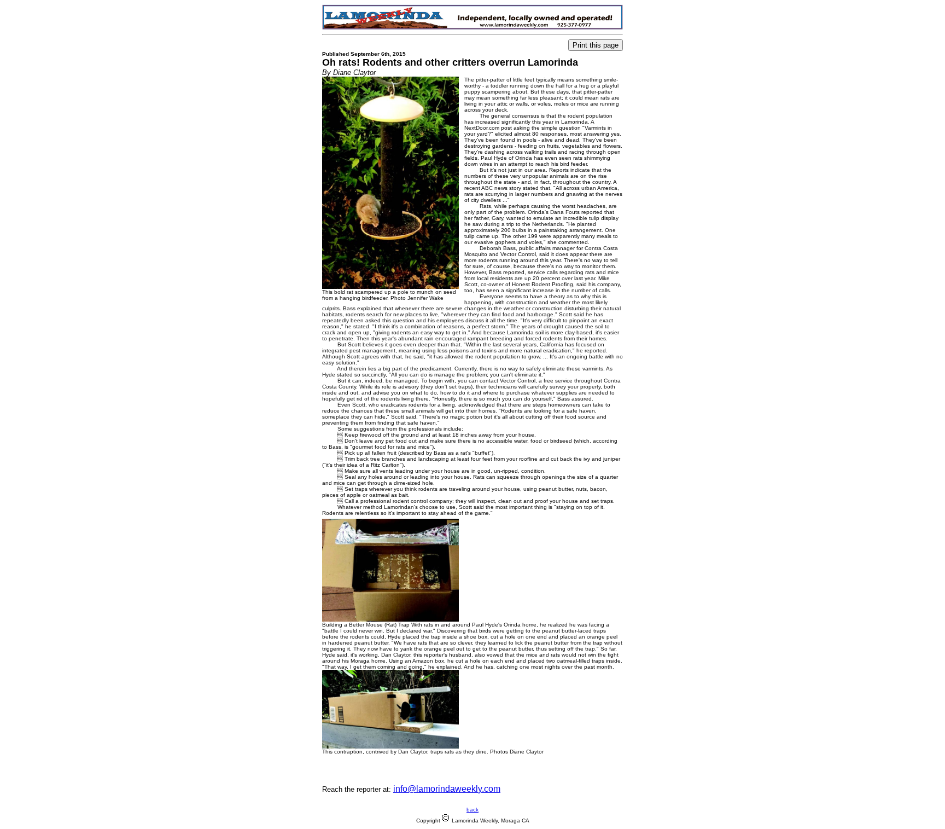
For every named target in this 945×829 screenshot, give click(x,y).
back (472, 810)
